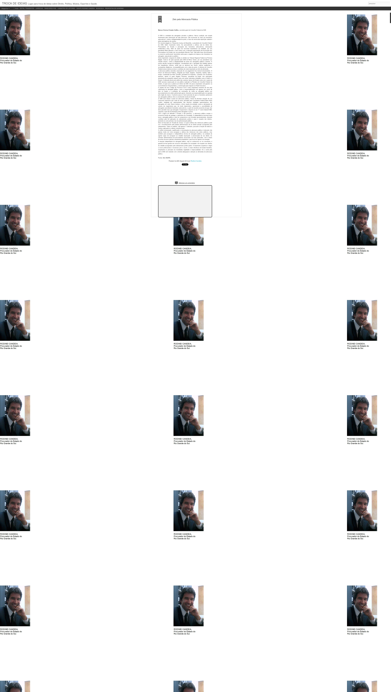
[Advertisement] (223, 48)
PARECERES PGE (50, 8)
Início (16, 8)
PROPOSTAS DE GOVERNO (114, 8)
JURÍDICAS (39, 8)
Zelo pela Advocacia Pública (185, 19)
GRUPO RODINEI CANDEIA (85, 8)
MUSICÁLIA (100, 8)
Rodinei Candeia (196, 161)
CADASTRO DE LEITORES (66, 8)
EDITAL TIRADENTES (27, 8)
